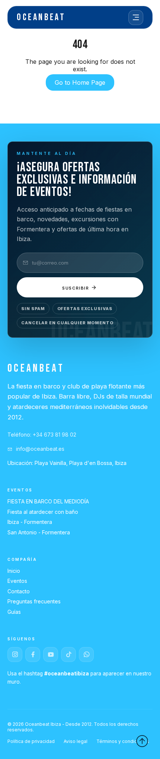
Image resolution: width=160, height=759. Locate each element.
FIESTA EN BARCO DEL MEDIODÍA (48, 501)
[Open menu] (135, 17)
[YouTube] (50, 654)
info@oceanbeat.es (39, 449)
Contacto (18, 591)
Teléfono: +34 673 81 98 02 (41, 434)
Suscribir (76, 288)
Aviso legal (75, 741)
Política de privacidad (31, 741)
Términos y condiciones (122, 741)
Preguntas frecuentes (34, 601)
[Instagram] (14, 654)
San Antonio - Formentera (38, 532)
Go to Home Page (80, 82)
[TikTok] (68, 654)
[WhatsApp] (86, 654)
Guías (14, 612)
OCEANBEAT (41, 17)
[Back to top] (142, 741)
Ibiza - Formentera (29, 522)
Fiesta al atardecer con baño (42, 512)
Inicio (13, 571)
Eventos (17, 581)
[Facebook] (32, 654)
